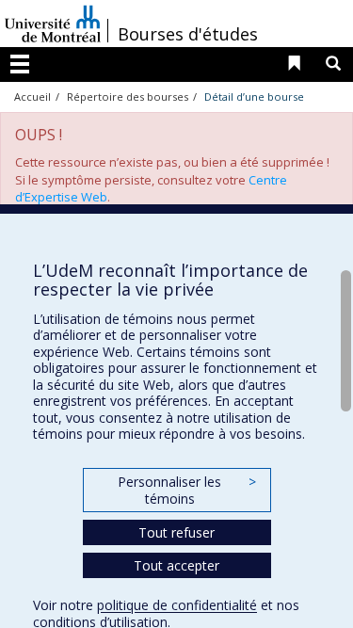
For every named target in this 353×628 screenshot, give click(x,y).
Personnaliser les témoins (186, 490)
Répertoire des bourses (127, 96)
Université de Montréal (53, 23)
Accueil (32, 96)
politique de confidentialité (177, 605)
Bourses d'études (188, 33)
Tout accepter (176, 565)
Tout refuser (176, 532)
